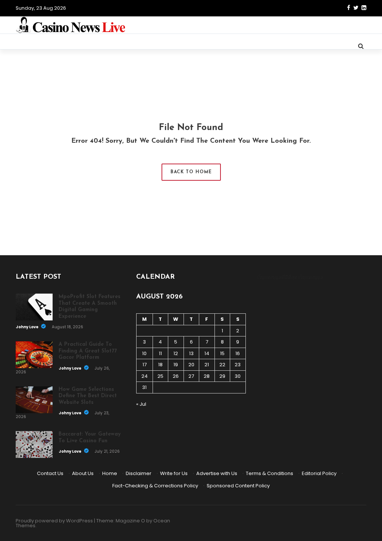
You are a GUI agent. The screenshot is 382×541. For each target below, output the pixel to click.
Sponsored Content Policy (238, 485)
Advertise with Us (216, 473)
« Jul (141, 404)
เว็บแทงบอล (310, 277)
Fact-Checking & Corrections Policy (155, 485)
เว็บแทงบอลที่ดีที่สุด (277, 277)
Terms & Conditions (269, 473)
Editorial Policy (319, 473)
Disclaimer (138, 473)
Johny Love (27, 327)
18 (160, 364)
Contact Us (50, 473)
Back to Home (191, 172)
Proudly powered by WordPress (54, 520)
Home (109, 473)
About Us (83, 473)
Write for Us (174, 473)
